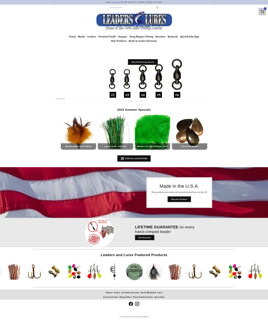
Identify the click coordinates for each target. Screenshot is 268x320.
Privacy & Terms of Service (143, 297)
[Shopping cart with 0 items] (262, 11)
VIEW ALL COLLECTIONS (136, 158)
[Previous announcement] (54, 2)
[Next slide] (136, 101)
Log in (159, 292)
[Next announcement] (214, 2)
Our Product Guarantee (130, 292)
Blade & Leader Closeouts (143, 41)
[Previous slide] (126, 101)
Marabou (160, 36)
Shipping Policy (125, 297)
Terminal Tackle (107, 36)
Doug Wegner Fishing (141, 36)
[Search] (157, 7)
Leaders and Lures (130, 317)
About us (109, 292)
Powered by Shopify (142, 317)
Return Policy (159, 297)
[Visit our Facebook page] (131, 304)
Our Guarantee (144, 237)
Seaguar (122, 36)
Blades (81, 36)
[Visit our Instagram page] (137, 304)
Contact (117, 292)
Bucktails (173, 36)
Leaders (91, 36)
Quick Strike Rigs (189, 36)
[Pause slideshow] (141, 101)
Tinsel (72, 36)
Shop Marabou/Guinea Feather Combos (164, 85)
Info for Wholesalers (148, 292)
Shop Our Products (179, 199)
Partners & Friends (110, 297)
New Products (119, 41)
